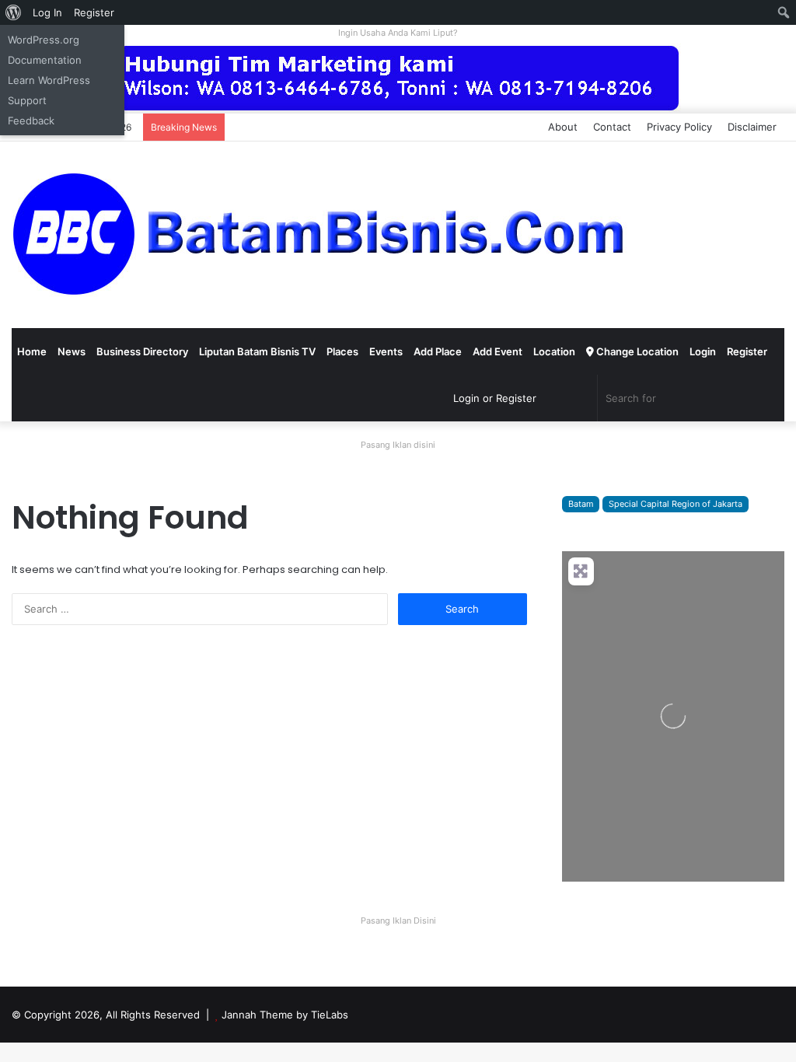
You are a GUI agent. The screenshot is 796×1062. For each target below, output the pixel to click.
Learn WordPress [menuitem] (49, 80)
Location (554, 351)
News (72, 351)
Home (32, 351)
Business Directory (142, 351)
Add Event (497, 351)
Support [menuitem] (27, 100)
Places (342, 351)
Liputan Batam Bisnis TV (257, 351)
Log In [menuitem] (47, 12)
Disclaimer (752, 127)
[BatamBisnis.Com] (323, 235)
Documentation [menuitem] (45, 60)
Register (747, 351)
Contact (612, 127)
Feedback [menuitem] (31, 120)
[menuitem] (13, 12)
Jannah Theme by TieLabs (285, 1014)
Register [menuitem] (94, 12)
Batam (580, 503)
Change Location (636, 351)
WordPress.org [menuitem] (43, 39)
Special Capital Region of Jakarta (675, 503)
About (563, 127)
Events (386, 351)
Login (703, 351)
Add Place (438, 351)
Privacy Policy (679, 127)
